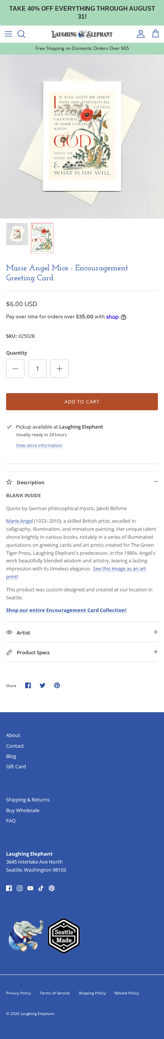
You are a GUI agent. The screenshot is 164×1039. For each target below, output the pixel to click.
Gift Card (16, 759)
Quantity (16, 345)
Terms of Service (55, 985)
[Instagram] (20, 881)
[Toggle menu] (8, 26)
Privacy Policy (18, 985)
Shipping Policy (92, 985)
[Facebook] (9, 881)
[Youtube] (30, 881)
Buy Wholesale (22, 803)
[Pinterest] (52, 881)
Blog (11, 748)
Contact (15, 738)
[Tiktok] (41, 881)
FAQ (11, 813)
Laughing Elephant (37, 1006)
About (13, 727)
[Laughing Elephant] (82, 26)
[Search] (25, 26)
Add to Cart (81, 393)
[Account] (138, 26)
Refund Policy (126, 985)
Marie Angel (19, 513)
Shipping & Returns (28, 792)
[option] (82, 129)
